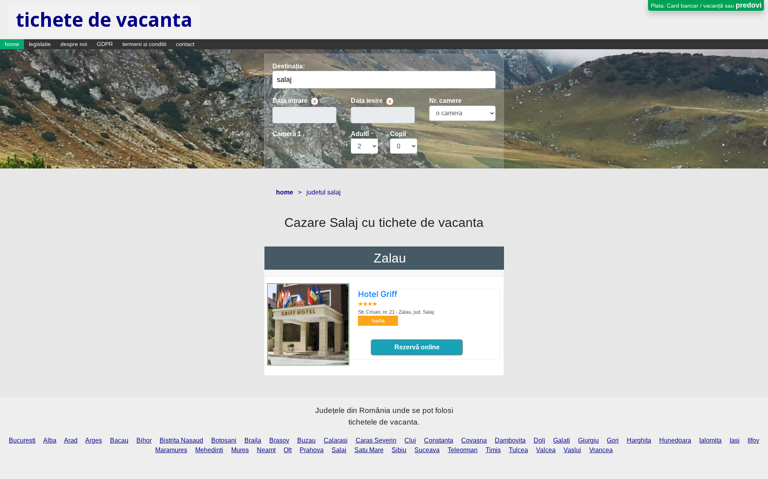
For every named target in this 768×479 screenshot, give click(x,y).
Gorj (613, 440)
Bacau (119, 440)
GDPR (105, 44)
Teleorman (463, 450)
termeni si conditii (144, 44)
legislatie (40, 44)
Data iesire (367, 100)
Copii (398, 133)
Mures (240, 450)
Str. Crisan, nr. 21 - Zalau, (396, 312)
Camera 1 (286, 133)
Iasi (735, 440)
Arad (71, 440)
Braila (252, 440)
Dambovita (510, 440)
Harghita (639, 440)
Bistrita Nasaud (181, 440)
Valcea (546, 450)
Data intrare (290, 100)
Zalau (390, 258)
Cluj (410, 440)
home (12, 44)
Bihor (144, 440)
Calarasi (336, 440)
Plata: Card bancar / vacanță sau (706, 5)
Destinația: (288, 66)
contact (185, 44)
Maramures (171, 450)
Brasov (279, 440)
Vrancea (601, 450)
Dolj (539, 440)
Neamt (266, 450)
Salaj (339, 450)
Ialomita (710, 440)
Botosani (223, 440)
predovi (749, 5)
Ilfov (753, 440)
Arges (93, 440)
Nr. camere (445, 100)
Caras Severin (376, 440)
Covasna (474, 440)
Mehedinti (209, 450)
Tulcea (518, 450)
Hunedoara (675, 440)
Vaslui (572, 450)
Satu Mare (369, 450)
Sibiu (399, 450)
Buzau (306, 440)
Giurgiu (588, 440)
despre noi (73, 44)
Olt (288, 450)
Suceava (427, 450)
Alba (49, 440)
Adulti (360, 133)
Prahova (312, 450)
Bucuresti (22, 440)
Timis (493, 450)
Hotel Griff (377, 294)
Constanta (438, 440)
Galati (561, 440)
